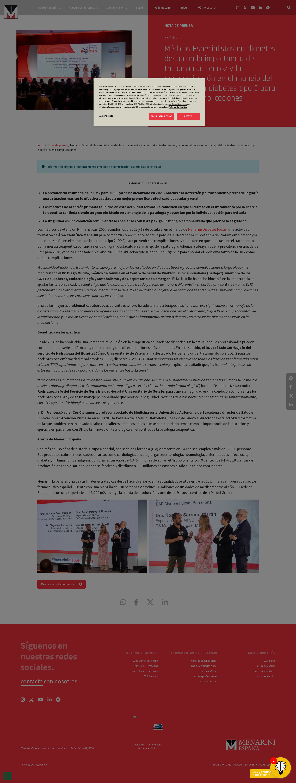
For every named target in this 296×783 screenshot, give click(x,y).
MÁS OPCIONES (106, 116)
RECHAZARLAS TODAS (161, 116)
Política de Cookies (178, 107)
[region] (149, 102)
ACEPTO (188, 116)
